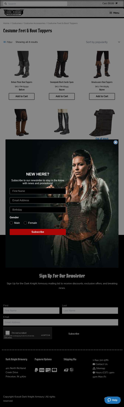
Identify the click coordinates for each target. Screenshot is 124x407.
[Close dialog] (115, 142)
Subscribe (37, 232)
